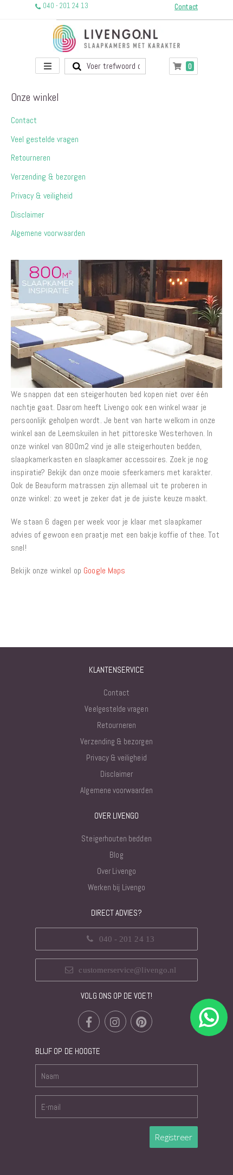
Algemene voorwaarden (48, 233)
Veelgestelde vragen (116, 709)
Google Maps (104, 570)
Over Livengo (116, 871)
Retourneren (30, 157)
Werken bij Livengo (116, 887)
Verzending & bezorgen (48, 176)
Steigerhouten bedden (116, 838)
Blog (116, 855)
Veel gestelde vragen (45, 139)
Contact (24, 120)
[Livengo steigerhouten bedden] (116, 38)
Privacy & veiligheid (42, 195)
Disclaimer (27, 214)
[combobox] (105, 66)
